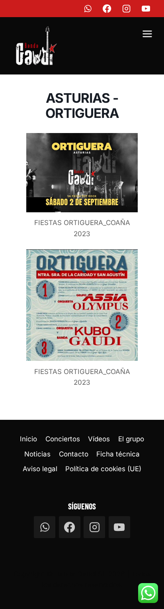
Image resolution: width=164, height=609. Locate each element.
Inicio (28, 439)
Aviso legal (40, 469)
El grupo (131, 439)
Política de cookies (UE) (103, 469)
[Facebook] (107, 8)
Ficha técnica (118, 454)
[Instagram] (126, 8)
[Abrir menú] (147, 35)
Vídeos (99, 439)
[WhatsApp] (87, 8)
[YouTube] (146, 8)
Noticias (37, 454)
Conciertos (62, 439)
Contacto (73, 454)
